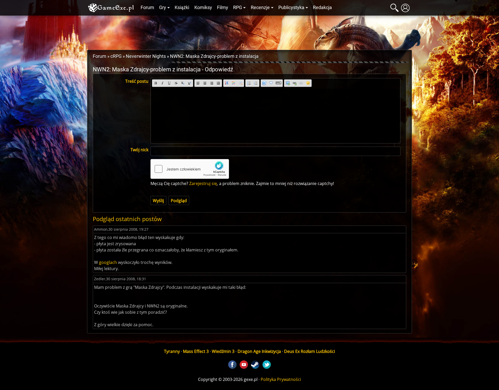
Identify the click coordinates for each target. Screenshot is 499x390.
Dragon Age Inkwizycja (259, 351)
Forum (147, 7)
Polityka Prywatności (281, 379)
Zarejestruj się (203, 183)
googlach (108, 262)
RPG (237, 7)
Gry (162, 7)
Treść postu (136, 81)
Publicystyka (291, 7)
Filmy (222, 7)
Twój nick (139, 150)
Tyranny (172, 351)
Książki (182, 7)
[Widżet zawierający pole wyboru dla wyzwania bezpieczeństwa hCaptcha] (189, 169)
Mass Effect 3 (196, 351)
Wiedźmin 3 (223, 351)
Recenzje (260, 7)
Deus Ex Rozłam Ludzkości (309, 351)
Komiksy (203, 7)
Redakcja (322, 7)
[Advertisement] (249, 31)
